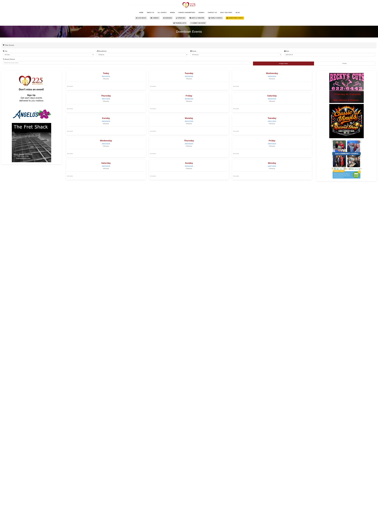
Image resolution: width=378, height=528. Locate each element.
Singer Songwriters (186, 12)
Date (287, 51)
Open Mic (181, 18)
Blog (238, 12)
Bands (172, 12)
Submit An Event (199, 23)
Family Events (216, 18)
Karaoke (168, 18)
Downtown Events (235, 18)
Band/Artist (102, 51)
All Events (162, 12)
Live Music (141, 18)
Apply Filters (284, 63)
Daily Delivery (226, 12)
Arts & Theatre (197, 18)
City (5, 51)
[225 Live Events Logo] (189, 4)
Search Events (9, 59)
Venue (194, 51)
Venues (201, 12)
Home (141, 12)
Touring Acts (180, 23)
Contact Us (212, 12)
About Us (150, 12)
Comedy (155, 18)
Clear (345, 63)
